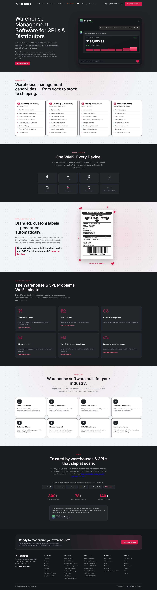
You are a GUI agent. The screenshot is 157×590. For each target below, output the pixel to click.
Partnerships (127, 566)
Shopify (49, 487)
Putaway (46, 561)
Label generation (120, 119)
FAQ (125, 571)
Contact (126, 568)
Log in (121, 4)
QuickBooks (97, 487)
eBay (84, 487)
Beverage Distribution (90, 561)
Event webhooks (120, 129)
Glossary (106, 566)
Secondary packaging (89, 132)
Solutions (50, 4)
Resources (92, 4)
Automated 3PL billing (122, 123)
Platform (40, 4)
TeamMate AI (73, 4)
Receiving (47, 558)
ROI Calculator (108, 561)
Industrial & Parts (89, 568)
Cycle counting (55, 110)
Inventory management (110, 352)
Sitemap (139, 586)
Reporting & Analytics (70, 578)
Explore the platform (24, 327)
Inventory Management (71, 566)
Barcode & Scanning (50, 573)
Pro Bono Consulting (70, 571)
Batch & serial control (57, 116)
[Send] (137, 61)
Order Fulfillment (69, 561)
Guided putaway (24, 126)
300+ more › (109, 487)
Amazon (61, 487)
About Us (126, 563)
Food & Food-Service (90, 563)
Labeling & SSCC (49, 575)
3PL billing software (24, 354)
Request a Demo (133, 4)
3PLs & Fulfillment (89, 558)
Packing (46, 566)
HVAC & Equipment (89, 573)
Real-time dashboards (68, 325)
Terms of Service (131, 586)
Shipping (46, 568)
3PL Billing (67, 575)
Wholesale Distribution (90, 566)
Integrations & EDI (66, 354)
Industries (60, 4)
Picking (46, 563)
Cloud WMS (67, 573)
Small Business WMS (70, 568)
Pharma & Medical (89, 571)
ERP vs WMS (108, 558)
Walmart (73, 487)
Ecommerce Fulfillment (70, 563)
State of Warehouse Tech (111, 571)
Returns (46, 571)
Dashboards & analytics (122, 132)
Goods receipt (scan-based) (27, 116)
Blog (105, 563)
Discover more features (97, 263)
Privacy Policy (120, 586)
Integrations (107, 568)
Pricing (84, 4)
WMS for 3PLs (68, 558)
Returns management (121, 126)
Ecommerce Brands (90, 575)
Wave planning (87, 110)
